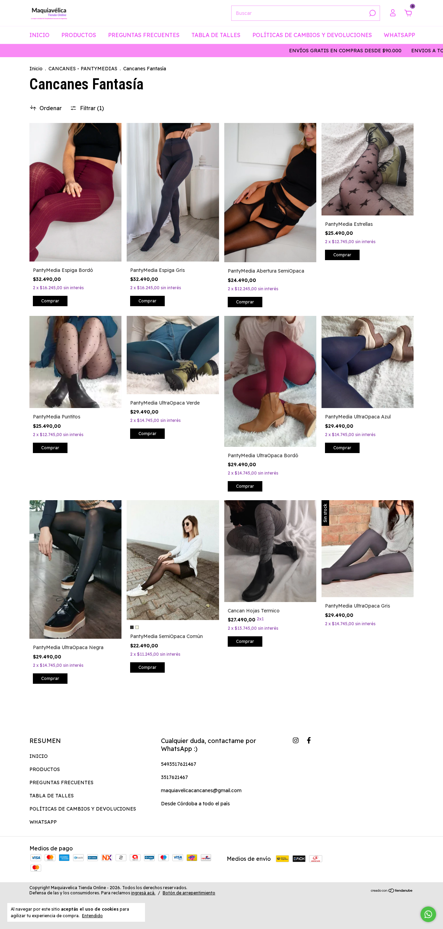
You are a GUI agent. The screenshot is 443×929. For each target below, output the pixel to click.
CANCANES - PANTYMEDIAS (82, 68)
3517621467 (174, 777)
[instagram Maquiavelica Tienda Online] (295, 740)
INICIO (39, 35)
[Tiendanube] (392, 890)
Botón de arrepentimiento (189, 892)
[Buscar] (371, 13)
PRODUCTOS (78, 35)
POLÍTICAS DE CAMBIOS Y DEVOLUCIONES (312, 35)
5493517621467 (178, 764)
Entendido (92, 915)
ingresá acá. (143, 892)
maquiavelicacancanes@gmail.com (201, 790)
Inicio (36, 68)
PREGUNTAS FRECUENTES (144, 35)
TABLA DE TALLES (216, 35)
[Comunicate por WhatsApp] (428, 914)
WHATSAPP (399, 35)
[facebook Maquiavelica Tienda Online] (309, 740)
